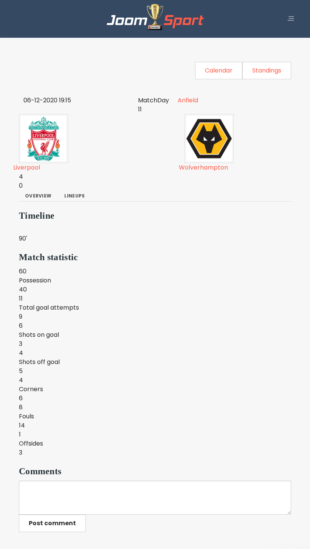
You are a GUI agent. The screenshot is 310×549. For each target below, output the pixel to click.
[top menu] (291, 19)
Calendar (218, 70)
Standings (266, 70)
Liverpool (26, 167)
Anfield (188, 100)
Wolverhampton (203, 167)
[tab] (38, 196)
